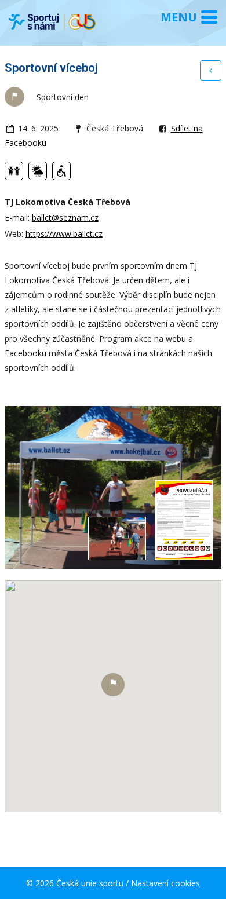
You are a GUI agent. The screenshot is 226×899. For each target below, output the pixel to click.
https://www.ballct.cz (64, 233)
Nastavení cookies (165, 883)
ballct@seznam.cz (65, 217)
